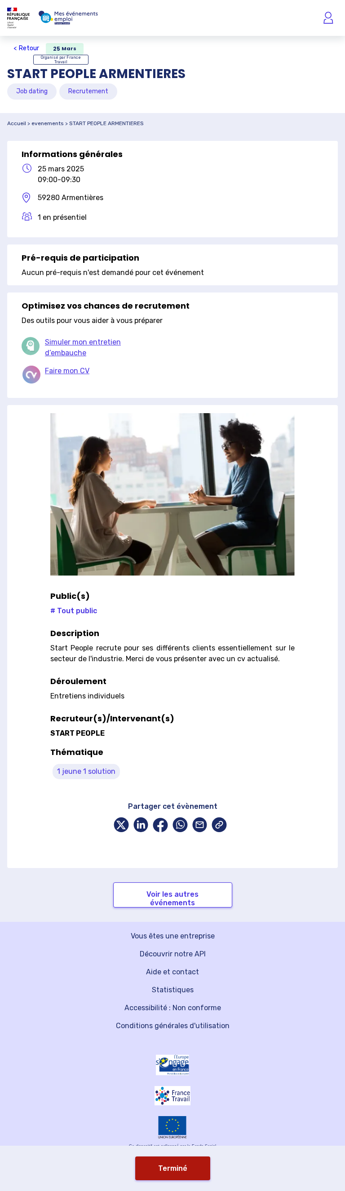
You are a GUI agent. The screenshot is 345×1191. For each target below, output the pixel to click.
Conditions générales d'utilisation (173, 1025)
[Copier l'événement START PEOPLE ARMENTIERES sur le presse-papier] (219, 825)
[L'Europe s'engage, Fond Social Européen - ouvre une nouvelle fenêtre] (172, 1065)
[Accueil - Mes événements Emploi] (68, 18)
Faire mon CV (67, 370)
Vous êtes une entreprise (173, 936)
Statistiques (173, 990)
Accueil (16, 123)
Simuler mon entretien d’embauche (83, 347)
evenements (47, 123)
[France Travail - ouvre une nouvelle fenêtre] (172, 1095)
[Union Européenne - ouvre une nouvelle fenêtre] (172, 1127)
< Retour (26, 48)
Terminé (172, 1168)
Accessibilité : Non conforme (172, 1007)
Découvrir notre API (173, 954)
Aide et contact (172, 972)
